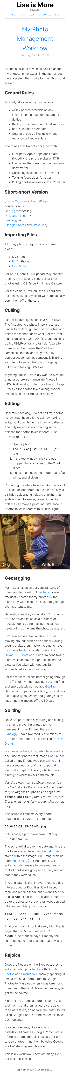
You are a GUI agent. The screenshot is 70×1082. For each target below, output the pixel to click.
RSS (57, 14)
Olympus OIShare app (19, 655)
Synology (11, 220)
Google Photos (16, 225)
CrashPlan (39, 225)
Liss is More (35, 5)
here (26, 751)
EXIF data (53, 851)
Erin (14, 261)
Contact (47, 14)
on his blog (19, 860)
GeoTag (10, 211)
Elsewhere (34, 14)
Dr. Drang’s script (16, 215)
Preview (10, 436)
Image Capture (16, 201)
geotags (43, 592)
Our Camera (20, 266)
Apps (23, 14)
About (14, 14)
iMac (24, 278)
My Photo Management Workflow (35, 39)
